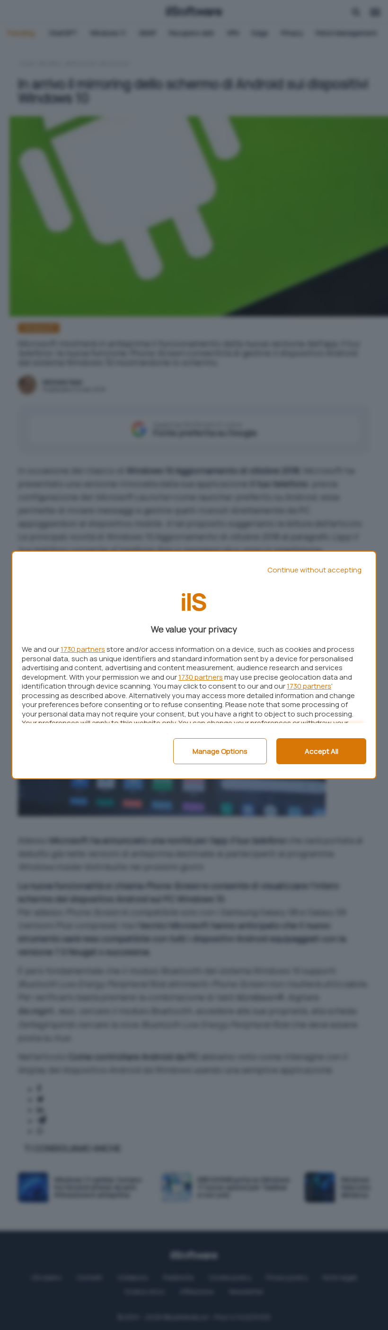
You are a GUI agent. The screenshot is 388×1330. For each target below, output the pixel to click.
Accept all (321, 751)
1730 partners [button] (83, 649)
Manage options (220, 751)
